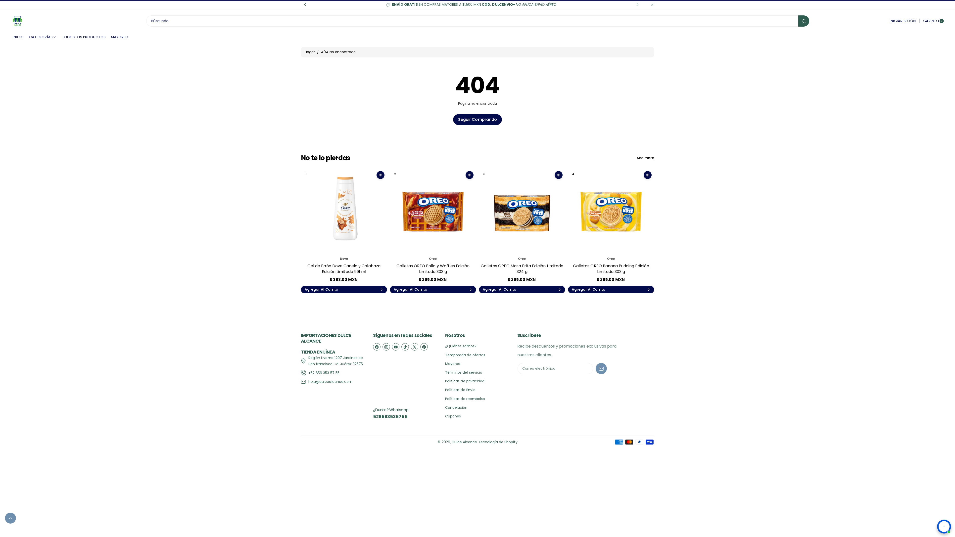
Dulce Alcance (464, 442)
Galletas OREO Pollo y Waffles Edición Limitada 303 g (433, 268)
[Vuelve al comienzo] (10, 518)
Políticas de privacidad (464, 381)
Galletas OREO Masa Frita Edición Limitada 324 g (522, 268)
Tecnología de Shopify (498, 442)
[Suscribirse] (601, 368)
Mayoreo (452, 363)
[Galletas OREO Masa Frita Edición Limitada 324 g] (522, 212)
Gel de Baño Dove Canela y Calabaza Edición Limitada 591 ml (344, 268)
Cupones (453, 416)
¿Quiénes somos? (461, 346)
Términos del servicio (463, 372)
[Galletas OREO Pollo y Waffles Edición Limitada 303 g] (433, 212)
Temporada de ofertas (465, 355)
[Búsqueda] (803, 21)
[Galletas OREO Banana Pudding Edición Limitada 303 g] (611, 212)
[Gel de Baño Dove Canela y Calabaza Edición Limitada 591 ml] (344, 212)
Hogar (310, 51)
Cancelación (456, 407)
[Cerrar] (652, 4)
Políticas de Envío (460, 389)
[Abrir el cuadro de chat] (944, 527)
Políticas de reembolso (465, 398)
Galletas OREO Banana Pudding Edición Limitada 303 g (611, 268)
